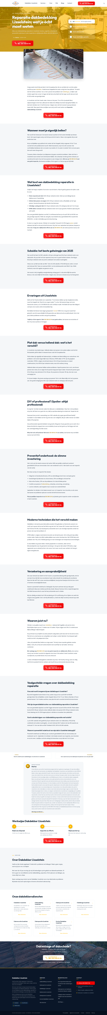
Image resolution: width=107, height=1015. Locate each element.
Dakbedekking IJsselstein (22, 13)
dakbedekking (45, 484)
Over (50, 3)
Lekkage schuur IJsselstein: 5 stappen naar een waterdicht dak (65, 996)
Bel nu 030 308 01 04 (84, 983)
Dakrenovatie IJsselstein (45, 992)
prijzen (72, 223)
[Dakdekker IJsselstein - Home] (15, 3)
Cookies (82, 1013)
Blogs (62, 3)
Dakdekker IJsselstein (31, 3)
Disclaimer (88, 1013)
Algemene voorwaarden (74, 1013)
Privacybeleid (65, 1013)
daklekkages (66, 92)
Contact (69, 3)
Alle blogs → (61, 1002)
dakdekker (39, 89)
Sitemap (93, 1013)
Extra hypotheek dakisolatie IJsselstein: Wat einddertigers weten (65, 983)
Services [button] (43, 3)
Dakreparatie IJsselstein (45, 995)
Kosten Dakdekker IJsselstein (47, 999)
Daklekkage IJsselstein (45, 988)
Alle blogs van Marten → (38, 812)
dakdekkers (49, 625)
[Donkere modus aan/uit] (104, 3)
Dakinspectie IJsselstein (45, 985)
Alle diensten (43, 1002)
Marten (17, 37)
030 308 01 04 (73, 159)
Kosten (55, 311)
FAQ (56, 3)
